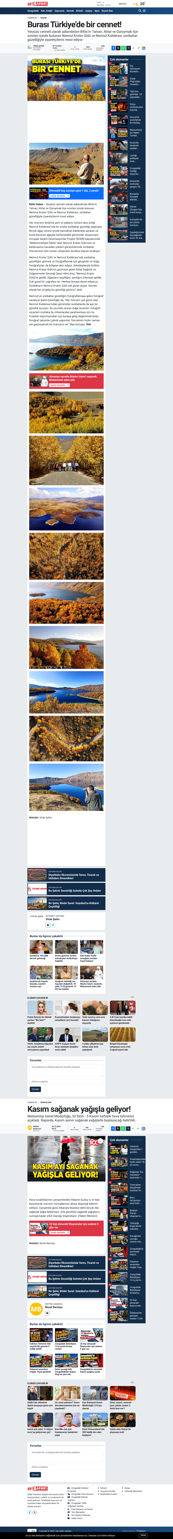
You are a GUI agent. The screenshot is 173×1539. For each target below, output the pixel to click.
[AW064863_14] (66, 412)
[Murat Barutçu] (36, 1308)
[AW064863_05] (66, 508)
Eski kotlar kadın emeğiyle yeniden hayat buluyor (88, 958)
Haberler (32, 18)
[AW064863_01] (66, 602)
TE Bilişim (141, 1531)
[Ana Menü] (144, 11)
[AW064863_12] (66, 349)
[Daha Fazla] (128, 48)
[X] (34, 1512)
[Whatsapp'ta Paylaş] (123, 48)
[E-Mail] (48, 925)
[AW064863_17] (66, 787)
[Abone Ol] (144, 48)
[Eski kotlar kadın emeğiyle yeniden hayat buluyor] (91, 946)
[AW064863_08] (66, 460)
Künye (127, 1488)
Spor (97, 10)
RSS (33, 1531)
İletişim (103, 1488)
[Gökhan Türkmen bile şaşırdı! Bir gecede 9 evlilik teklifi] (41, 1334)
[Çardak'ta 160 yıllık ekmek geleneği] (41, 946)
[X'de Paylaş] (118, 48)
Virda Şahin (52, 919)
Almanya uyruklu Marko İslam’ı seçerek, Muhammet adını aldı (91, 984)
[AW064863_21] (66, 738)
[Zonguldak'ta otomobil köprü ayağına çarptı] (91, 1360)
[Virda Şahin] (36, 916)
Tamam (143, 1535)
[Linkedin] (53, 925)
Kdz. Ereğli (46, 10)
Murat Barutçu (53, 1307)
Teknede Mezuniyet (133, 1491)
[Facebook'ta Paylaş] (113, 48)
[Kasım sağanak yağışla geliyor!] (66, 1159)
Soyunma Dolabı (107, 1491)
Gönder (35, 1089)
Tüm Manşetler (78, 1512)
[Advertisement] (78, 121)
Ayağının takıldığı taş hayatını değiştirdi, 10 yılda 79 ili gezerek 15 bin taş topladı (65, 985)
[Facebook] (29, 1512)
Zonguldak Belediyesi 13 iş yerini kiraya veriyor (65, 1346)
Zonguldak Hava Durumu (82, 1494)
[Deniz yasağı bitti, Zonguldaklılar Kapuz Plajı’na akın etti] (66, 1360)
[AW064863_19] (66, 692)
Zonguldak (33, 10)
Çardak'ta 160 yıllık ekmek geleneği (39, 956)
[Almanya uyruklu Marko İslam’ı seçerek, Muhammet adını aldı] (91, 972)
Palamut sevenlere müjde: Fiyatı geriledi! (40, 1370)
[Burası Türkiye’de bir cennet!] (66, 78)
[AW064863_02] (66, 647)
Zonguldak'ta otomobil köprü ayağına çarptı (91, 1370)
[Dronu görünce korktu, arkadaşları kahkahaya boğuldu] (66, 946)
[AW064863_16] (66, 163)
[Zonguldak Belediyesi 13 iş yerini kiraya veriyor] (66, 1334)
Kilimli (79, 10)
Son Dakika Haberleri (80, 1515)
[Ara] (140, 11)
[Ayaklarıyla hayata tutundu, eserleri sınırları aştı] (41, 972)
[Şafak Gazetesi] (37, 4)
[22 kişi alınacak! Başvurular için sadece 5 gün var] (91, 1334)
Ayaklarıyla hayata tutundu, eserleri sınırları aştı (39, 984)
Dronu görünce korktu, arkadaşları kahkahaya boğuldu (66, 958)
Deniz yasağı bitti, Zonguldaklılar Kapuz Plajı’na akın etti (65, 1372)
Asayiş (88, 10)
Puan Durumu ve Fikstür (82, 1509)
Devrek (70, 10)
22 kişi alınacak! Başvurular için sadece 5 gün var (91, 1346)
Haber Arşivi (76, 1518)
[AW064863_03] (66, 556)
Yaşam (43, 18)
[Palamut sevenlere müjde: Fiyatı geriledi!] (41, 1360)
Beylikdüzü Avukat (108, 1494)
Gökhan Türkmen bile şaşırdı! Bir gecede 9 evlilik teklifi (40, 1346)
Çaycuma (59, 10)
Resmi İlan (107, 10)
